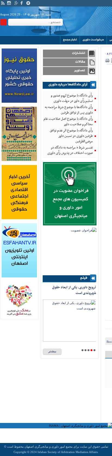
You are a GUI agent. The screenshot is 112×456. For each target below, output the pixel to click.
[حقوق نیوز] (19, 101)
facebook (22, 3)
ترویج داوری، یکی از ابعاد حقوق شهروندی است (74, 290)
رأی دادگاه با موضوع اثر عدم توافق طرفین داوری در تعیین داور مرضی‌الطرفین (71, 136)
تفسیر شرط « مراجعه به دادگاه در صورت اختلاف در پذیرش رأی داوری (70, 150)
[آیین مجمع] (19, 159)
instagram (9, 3)
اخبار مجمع (70, 39)
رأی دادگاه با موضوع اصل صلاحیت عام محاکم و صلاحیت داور (68, 121)
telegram (28, 3)
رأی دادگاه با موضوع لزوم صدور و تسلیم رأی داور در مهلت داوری (72, 98)
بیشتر (52, 351)
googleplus (16, 3)
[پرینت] (107, 61)
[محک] (19, 315)
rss (3, 3)
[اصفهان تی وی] (19, 276)
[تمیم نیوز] (19, 218)
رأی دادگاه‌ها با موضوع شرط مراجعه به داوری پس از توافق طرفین (69, 110)
